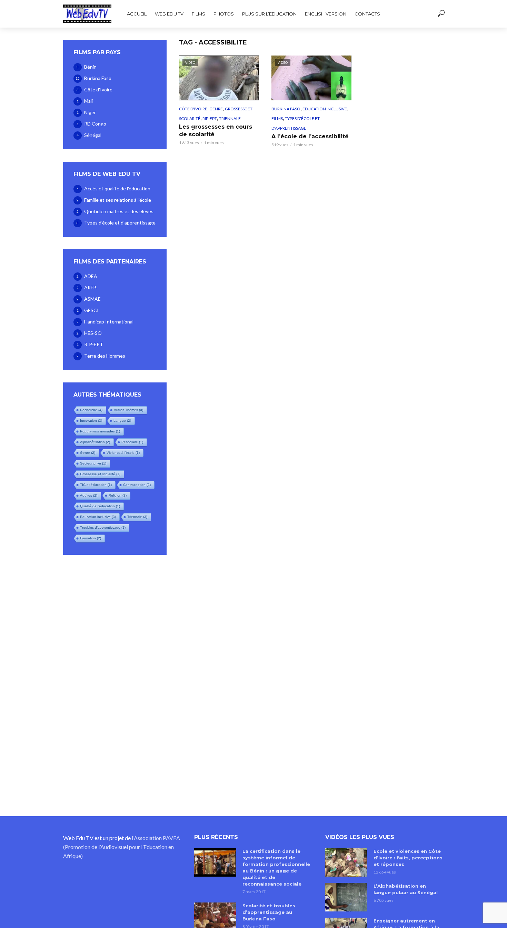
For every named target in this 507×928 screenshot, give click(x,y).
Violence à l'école (123, 453)
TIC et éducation (96, 485)
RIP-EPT (209, 118)
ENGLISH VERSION (325, 14)
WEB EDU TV (169, 14)
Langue (122, 420)
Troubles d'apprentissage (103, 527)
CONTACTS (367, 14)
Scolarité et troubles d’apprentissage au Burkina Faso (268, 912)
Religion (118, 495)
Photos (223, 14)
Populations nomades (100, 431)
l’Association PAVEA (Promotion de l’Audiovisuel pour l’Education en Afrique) (121, 847)
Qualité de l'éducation (100, 506)
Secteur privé (93, 463)
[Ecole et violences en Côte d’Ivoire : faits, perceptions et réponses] (346, 862)
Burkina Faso (285, 108)
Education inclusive (98, 517)
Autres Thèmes (128, 410)
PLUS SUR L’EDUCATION (269, 14)
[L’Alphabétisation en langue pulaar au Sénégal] (346, 897)
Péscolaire (132, 442)
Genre (87, 453)
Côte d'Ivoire (193, 108)
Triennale (137, 517)
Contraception (137, 485)
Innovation (91, 420)
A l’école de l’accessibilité (310, 136)
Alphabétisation (95, 442)
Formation (90, 538)
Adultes (88, 495)
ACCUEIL (137, 14)
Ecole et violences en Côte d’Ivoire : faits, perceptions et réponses (408, 857)
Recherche (91, 410)
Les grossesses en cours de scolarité (215, 130)
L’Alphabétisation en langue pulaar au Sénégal (406, 889)
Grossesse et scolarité (100, 474)
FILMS (198, 14)
